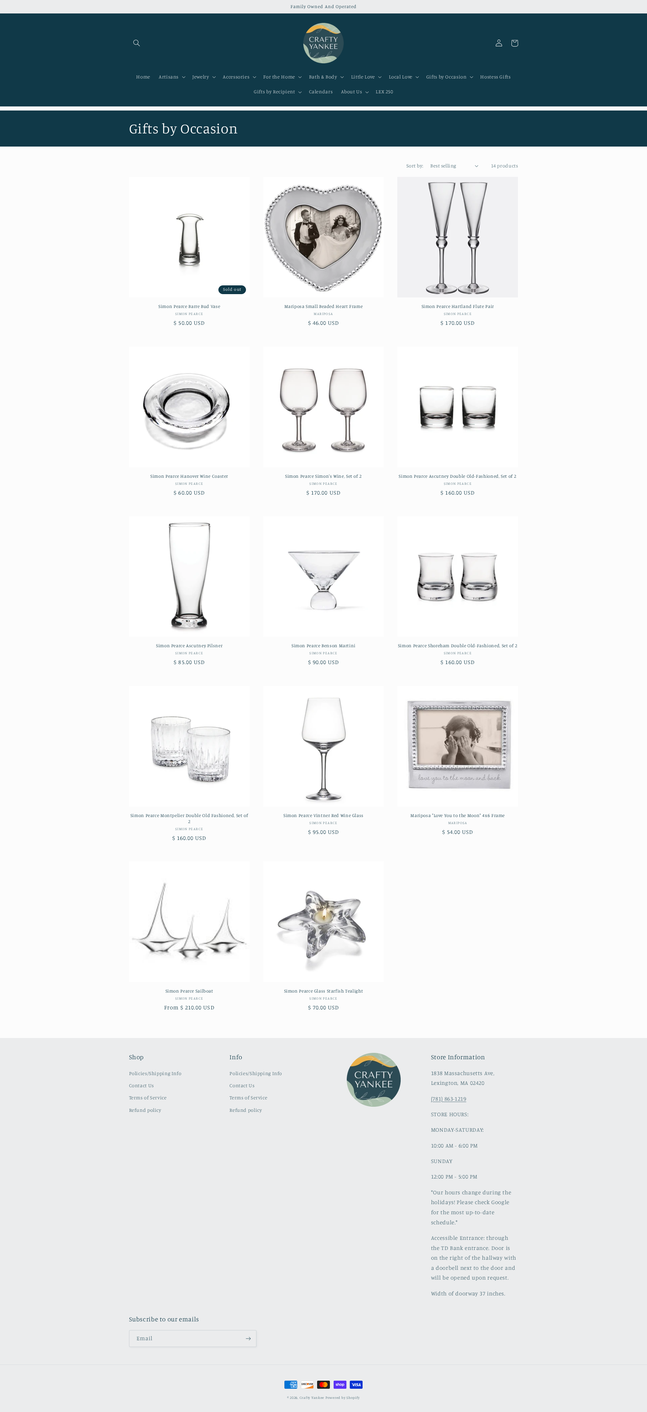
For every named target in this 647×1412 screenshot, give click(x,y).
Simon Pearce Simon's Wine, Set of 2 (323, 476)
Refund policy (145, 1110)
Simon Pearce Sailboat (189, 991)
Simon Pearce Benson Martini (323, 645)
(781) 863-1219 (448, 1098)
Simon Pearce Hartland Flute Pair (458, 306)
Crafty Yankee (312, 1397)
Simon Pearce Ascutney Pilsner (189, 645)
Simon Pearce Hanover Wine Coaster (189, 476)
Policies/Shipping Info (155, 1073)
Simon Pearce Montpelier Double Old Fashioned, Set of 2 (189, 818)
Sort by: (414, 165)
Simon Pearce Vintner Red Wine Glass (323, 815)
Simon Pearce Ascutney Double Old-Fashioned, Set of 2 (458, 476)
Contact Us (141, 1085)
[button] (137, 43)
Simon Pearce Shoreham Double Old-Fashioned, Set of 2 (458, 645)
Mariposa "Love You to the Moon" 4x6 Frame (457, 815)
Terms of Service (148, 1097)
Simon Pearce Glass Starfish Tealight (323, 991)
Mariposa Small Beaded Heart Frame (323, 306)
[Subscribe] (248, 1338)
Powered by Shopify (343, 1397)
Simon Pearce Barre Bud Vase (189, 306)
